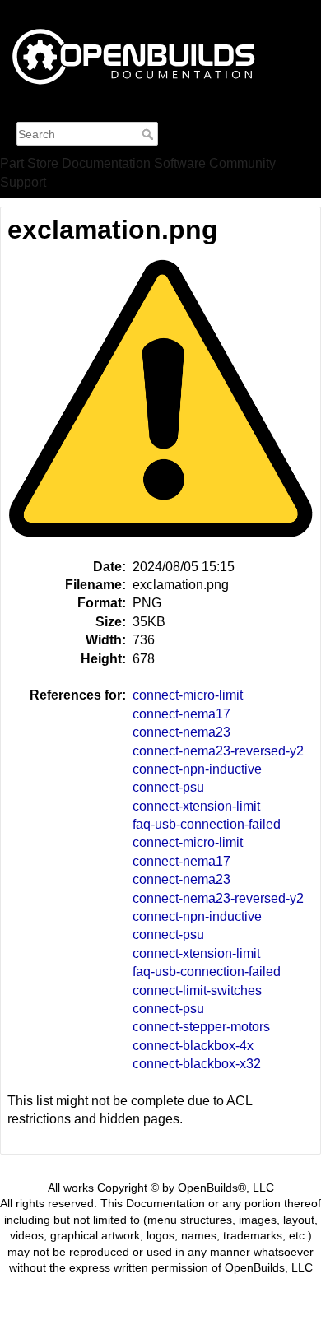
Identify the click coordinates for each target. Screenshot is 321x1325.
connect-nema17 (181, 714)
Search (149, 134)
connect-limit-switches (197, 990)
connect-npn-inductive (197, 769)
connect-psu (168, 787)
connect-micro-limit (188, 695)
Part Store (29, 163)
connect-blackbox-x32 (197, 1064)
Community (242, 163)
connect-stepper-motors (201, 1027)
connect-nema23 (181, 732)
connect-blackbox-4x (193, 1046)
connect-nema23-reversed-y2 (218, 751)
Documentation (106, 163)
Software (180, 163)
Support (23, 182)
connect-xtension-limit (196, 806)
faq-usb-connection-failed (207, 824)
